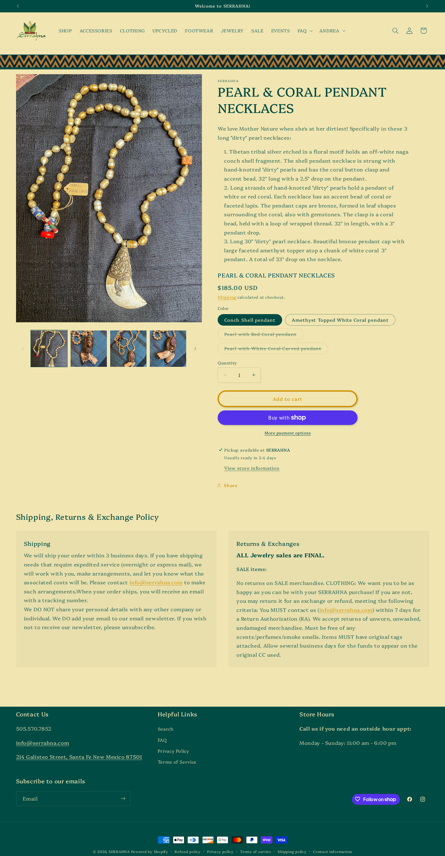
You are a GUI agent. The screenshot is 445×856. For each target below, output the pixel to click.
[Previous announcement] (18, 6)
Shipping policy (292, 851)
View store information (251, 468)
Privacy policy (220, 851)
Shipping (227, 297)
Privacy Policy (173, 751)
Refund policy (188, 851)
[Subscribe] (123, 798)
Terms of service (255, 851)
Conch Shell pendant (249, 319)
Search (166, 729)
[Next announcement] (427, 6)
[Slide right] (195, 348)
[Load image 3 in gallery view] (128, 348)
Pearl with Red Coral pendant (263, 335)
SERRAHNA (119, 851)
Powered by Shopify (149, 851)
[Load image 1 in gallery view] (49, 348)
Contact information (332, 851)
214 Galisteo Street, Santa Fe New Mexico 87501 (79, 756)
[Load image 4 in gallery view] (168, 348)
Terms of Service (177, 762)
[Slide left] (22, 348)
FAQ (162, 740)
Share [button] (230, 485)
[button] (304, 30)
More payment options (288, 432)
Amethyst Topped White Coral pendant (340, 319)
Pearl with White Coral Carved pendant (276, 349)
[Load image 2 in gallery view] (89, 348)
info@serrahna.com (156, 582)
